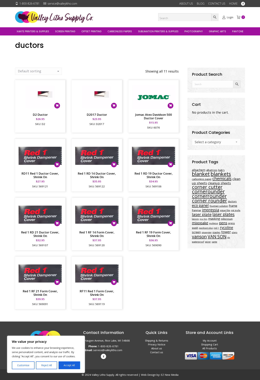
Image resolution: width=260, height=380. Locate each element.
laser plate (202, 214)
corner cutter (207, 187)
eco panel (200, 205)
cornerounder (208, 191)
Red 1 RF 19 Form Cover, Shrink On (153, 234)
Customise (23, 365)
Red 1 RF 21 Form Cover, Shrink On (40, 293)
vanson (199, 236)
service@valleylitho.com (62, 3)
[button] (57, 105)
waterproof (198, 241)
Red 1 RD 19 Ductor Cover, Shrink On (153, 175)
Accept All (69, 365)
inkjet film (225, 210)
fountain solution (219, 206)
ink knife (235, 210)
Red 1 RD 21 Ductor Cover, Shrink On (40, 234)
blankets (221, 173)
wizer (208, 241)
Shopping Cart (209, 344)
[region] (46, 354)
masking (214, 219)
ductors (232, 201)
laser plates (223, 214)
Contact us (156, 352)
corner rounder (209, 200)
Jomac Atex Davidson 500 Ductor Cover (153, 116)
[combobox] (216, 142)
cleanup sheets (219, 183)
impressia (210, 209)
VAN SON (217, 236)
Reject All (46, 365)
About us (156, 348)
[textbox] (208, 142)
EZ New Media (169, 374)
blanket (201, 173)
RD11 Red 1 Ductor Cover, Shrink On (40, 175)
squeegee (207, 232)
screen (196, 232)
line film (203, 219)
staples (216, 232)
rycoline (226, 227)
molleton (213, 223)
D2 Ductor (40, 115)
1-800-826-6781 (29, 3)
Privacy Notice (156, 344)
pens (223, 222)
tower (226, 232)
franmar (196, 210)
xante (214, 241)
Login (230, 17)
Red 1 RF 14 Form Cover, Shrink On (96, 234)
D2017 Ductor (97, 115)
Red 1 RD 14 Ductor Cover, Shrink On (97, 175)
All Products (209, 348)
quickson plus (206, 228)
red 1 (216, 228)
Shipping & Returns (156, 340)
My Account (210, 340)
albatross (211, 170)
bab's (221, 170)
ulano (234, 232)
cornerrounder (209, 196)
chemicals (222, 178)
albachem (198, 170)
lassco (195, 218)
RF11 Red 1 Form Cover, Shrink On (97, 293)
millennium (227, 218)
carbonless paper (202, 179)
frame (233, 206)
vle (228, 237)
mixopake (200, 222)
